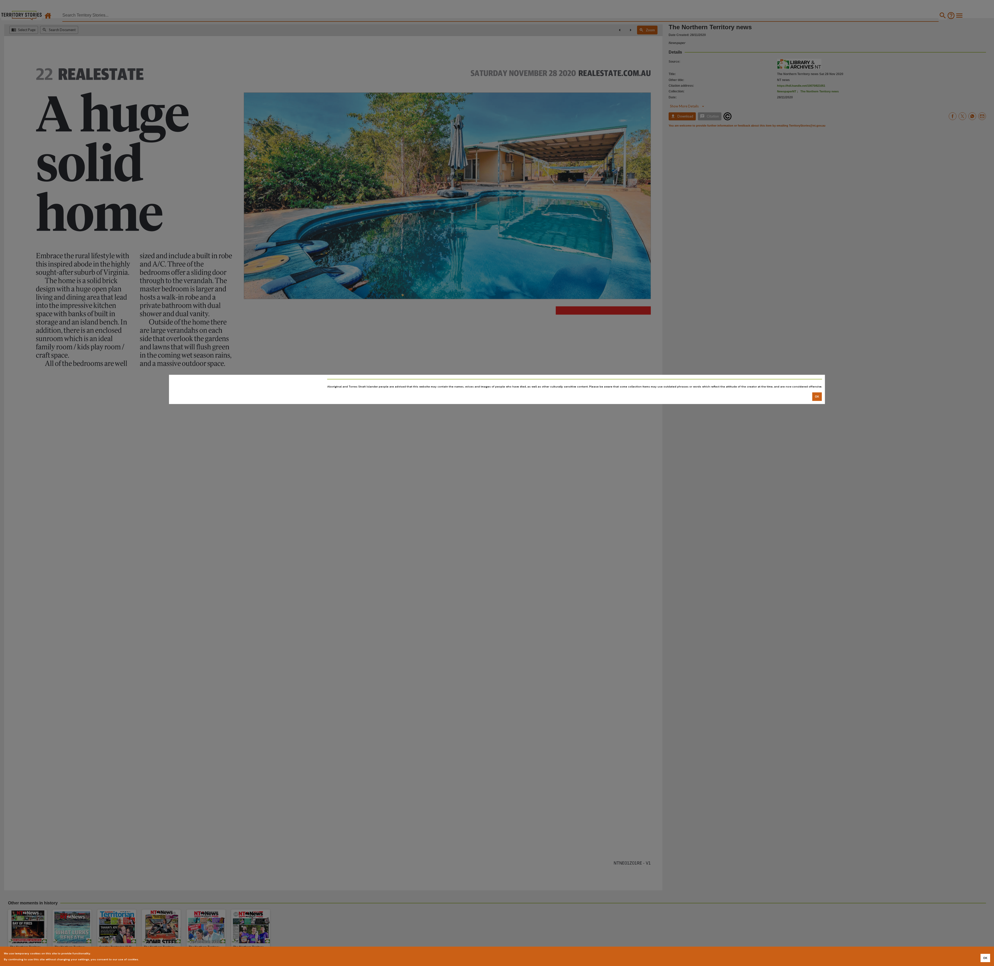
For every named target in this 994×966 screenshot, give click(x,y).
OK (817, 396)
